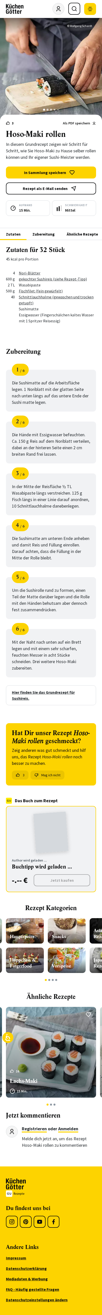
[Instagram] (12, 1222)
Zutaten (13, 234)
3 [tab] (51, 110)
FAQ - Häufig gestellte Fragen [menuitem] (32, 1289)
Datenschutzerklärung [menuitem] (26, 1268)
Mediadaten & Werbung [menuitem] (27, 1278)
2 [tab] (48, 110)
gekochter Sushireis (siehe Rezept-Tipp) (53, 278)
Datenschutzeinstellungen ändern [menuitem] (37, 1299)
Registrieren (34, 1129)
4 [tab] (54, 109)
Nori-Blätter (29, 272)
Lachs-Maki (23, 1081)
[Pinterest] (26, 1222)
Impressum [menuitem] (16, 1257)
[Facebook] (53, 1222)
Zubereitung (43, 234)
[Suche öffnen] (74, 9)
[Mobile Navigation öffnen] (90, 9)
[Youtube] (40, 1222)
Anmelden (68, 1129)
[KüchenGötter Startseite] (14, 9)
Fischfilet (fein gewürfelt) (41, 290)
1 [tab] (44, 110)
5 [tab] (57, 109)
